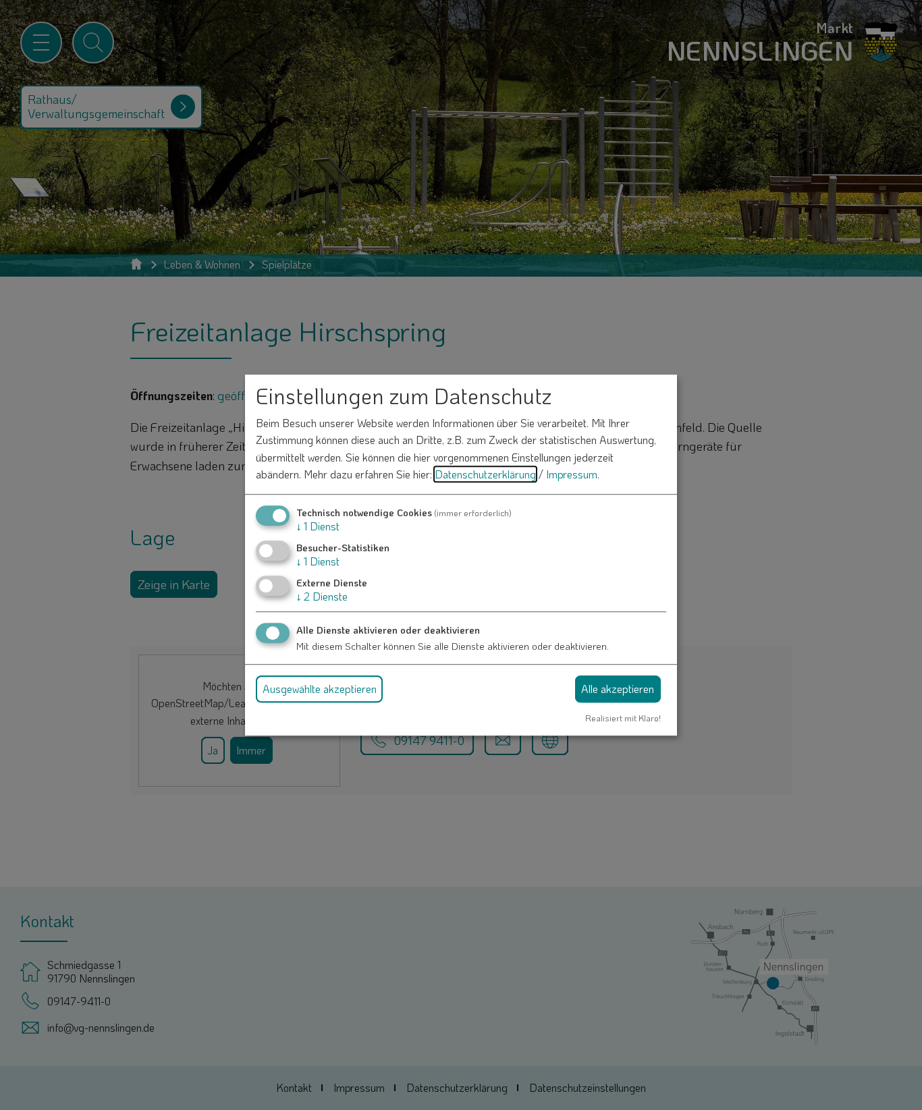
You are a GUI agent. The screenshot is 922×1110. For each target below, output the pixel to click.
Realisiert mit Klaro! (623, 718)
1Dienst (318, 526)
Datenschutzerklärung (485, 475)
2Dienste (322, 597)
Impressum (571, 475)
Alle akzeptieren (617, 689)
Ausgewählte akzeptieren (320, 689)
